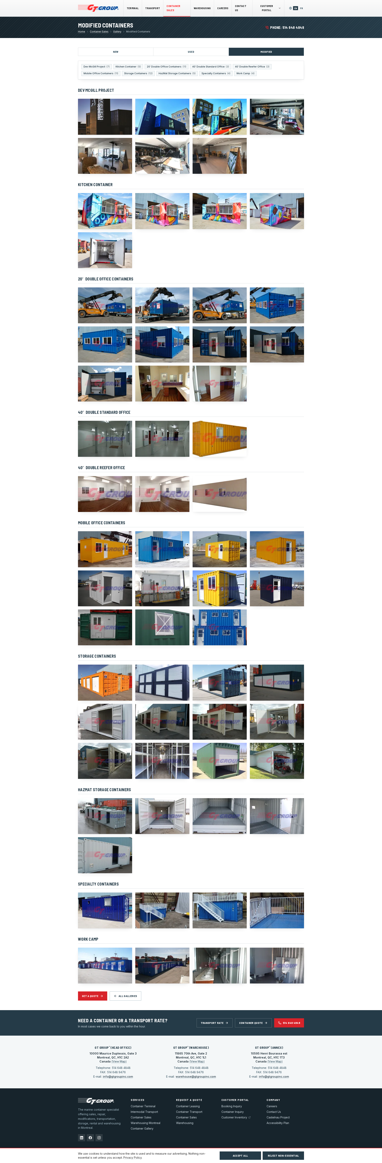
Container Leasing (188, 1106)
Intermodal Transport (144, 1111)
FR (302, 8)
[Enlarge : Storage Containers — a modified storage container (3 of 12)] (220, 682)
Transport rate (212, 1022)
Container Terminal (143, 1106)
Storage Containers (138, 73)
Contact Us (240, 8)
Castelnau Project (278, 1117)
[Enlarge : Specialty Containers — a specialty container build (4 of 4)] (277, 910)
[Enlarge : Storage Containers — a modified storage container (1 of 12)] (105, 682)
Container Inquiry (232, 1111)
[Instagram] (99, 1137)
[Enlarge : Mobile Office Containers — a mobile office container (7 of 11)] (220, 588)
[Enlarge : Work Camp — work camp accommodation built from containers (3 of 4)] (220, 965)
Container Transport (189, 1111)
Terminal (133, 8)
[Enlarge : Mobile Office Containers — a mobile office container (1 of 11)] (105, 549)
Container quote (251, 1022)
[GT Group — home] (98, 8)
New (116, 51)
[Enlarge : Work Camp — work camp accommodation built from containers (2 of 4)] (162, 965)
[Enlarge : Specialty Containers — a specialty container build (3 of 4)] (220, 910)
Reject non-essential (283, 1155)
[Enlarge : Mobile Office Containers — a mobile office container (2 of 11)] (162, 549)
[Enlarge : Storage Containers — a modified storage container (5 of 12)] (105, 722)
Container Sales (173, 8)
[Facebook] (90, 1137)
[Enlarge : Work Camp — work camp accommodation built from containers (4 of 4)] (277, 965)
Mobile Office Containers (101, 73)
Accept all (240, 1155)
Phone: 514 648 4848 (287, 27)
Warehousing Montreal (145, 1123)
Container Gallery (142, 1128)
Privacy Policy (132, 1157)
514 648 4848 (291, 1022)
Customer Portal (266, 8)
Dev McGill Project (97, 66)
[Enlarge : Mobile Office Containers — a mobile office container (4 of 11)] (277, 549)
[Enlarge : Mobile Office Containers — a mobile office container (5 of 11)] (105, 588)
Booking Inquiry (231, 1106)
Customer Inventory (234, 1117)
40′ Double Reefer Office (252, 66)
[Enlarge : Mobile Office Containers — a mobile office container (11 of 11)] (220, 627)
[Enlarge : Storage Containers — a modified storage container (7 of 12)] (220, 722)
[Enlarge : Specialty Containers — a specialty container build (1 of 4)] (105, 910)
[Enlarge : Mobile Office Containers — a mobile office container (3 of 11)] (220, 549)
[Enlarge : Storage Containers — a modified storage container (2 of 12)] (162, 682)
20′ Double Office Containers (166, 66)
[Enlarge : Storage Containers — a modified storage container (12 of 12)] (277, 761)
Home (81, 31)
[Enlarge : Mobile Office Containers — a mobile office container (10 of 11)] (162, 627)
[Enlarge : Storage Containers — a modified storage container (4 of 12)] (277, 682)
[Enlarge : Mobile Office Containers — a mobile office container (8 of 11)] (277, 588)
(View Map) (119, 1061)
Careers (222, 8)
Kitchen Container (128, 66)
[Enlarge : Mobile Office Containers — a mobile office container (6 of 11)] (162, 588)
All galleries (128, 996)
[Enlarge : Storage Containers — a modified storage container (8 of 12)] (277, 722)
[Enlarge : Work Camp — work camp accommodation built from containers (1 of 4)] (105, 965)
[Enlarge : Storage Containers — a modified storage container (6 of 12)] (162, 722)
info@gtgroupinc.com (118, 1076)
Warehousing (202, 8)
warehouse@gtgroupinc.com (196, 1076)
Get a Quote (90, 996)
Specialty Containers (216, 73)
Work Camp (245, 73)
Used (191, 51)
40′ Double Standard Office (210, 66)
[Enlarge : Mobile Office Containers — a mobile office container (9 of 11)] (105, 627)
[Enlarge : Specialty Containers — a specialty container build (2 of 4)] (162, 910)
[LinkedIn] (81, 1137)
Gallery (117, 31)
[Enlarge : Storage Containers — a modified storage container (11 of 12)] (220, 761)
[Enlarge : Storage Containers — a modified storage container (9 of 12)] (105, 761)
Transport (152, 8)
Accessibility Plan (278, 1123)
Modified (266, 51)
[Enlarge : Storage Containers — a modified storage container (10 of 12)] (162, 761)
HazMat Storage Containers (177, 73)
